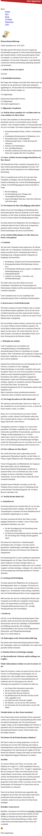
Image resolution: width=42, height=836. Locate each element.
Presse (7, 17)
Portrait (7, 12)
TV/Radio (8, 19)
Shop (7, 14)
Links (7, 24)
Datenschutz (9, 22)
